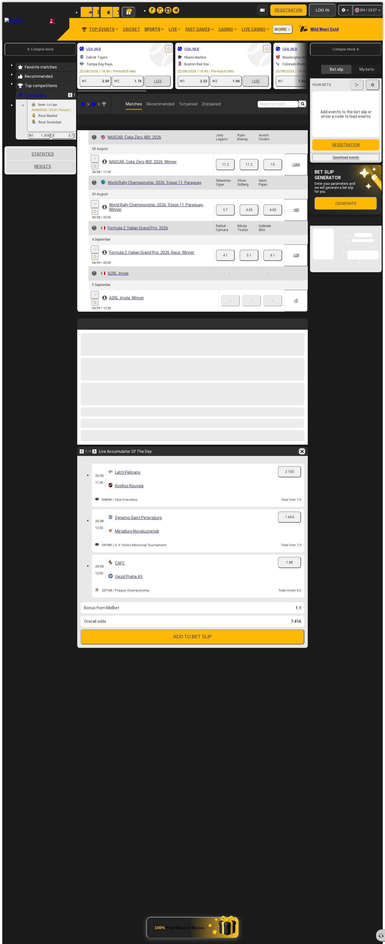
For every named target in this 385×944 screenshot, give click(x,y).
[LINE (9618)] (82, 104)
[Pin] (95, 168)
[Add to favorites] (168, 48)
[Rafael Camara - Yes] (225, 264)
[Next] (94, 460)
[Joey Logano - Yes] (225, 173)
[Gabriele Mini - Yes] (272, 264)
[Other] (272, 124)
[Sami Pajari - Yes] (272, 219)
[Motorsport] (93, 104)
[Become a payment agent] (262, 10)
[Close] (377, 324)
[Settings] (345, 10)
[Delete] (302, 460)
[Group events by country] (71, 175)
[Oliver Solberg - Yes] (249, 219)
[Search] (303, 104)
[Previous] (70, 95)
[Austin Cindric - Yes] (272, 173)
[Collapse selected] (64, 175)
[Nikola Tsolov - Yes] (249, 264)
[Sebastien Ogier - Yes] (225, 219)
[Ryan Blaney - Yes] (249, 173)
